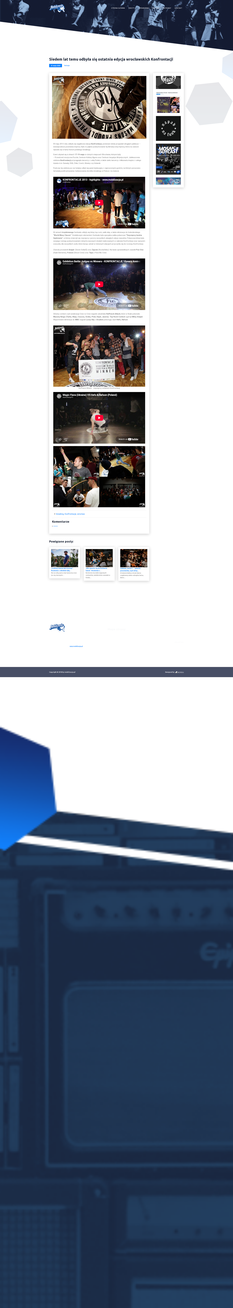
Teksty (131, 8)
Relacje (67, 65)
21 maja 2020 (55, 65)
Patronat (167, 8)
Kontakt (178, 8)
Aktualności (112, 641)
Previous (154, 130)
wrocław (81, 514)
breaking (60, 514)
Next (183, 130)
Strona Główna (118, 8)
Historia (155, 8)
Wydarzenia (144, 8)
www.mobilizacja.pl (76, 646)
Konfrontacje (70, 514)
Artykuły (111, 654)
